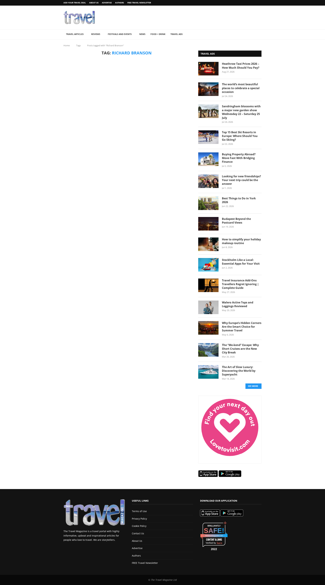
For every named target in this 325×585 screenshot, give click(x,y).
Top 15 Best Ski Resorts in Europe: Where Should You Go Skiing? (240, 136)
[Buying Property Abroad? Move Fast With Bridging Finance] (208, 159)
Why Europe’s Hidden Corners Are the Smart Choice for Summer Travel (241, 326)
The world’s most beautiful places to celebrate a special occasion (240, 88)
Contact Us (138, 533)
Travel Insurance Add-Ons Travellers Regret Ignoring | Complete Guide (240, 284)
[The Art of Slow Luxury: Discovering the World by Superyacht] (208, 372)
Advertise (107, 2)
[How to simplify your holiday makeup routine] (208, 244)
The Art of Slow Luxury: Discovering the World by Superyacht (238, 370)
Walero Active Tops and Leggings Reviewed (237, 304)
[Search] (260, 34)
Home (66, 45)
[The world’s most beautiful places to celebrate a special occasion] (208, 89)
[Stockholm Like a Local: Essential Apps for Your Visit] (208, 265)
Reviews (95, 34)
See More (253, 386)
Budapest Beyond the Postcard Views (236, 220)
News (142, 34)
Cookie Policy (139, 526)
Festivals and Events (120, 34)
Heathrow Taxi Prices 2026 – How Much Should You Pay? (240, 65)
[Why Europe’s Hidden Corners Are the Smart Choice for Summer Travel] (208, 328)
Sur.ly (219, 543)
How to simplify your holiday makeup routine (241, 241)
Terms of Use (139, 511)
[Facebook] (252, 3)
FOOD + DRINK (157, 34)
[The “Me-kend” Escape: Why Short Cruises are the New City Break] (208, 350)
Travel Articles (75, 34)
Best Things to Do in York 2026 (239, 200)
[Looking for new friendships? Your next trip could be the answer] (208, 181)
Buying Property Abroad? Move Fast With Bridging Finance (239, 158)
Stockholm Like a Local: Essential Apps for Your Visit (241, 261)
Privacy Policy (139, 518)
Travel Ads (176, 34)
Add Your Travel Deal (74, 2)
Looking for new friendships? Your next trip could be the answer (241, 180)
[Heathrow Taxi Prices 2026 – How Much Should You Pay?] (208, 68)
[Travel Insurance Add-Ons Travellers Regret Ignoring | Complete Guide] (208, 285)
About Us (94, 2)
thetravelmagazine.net (214, 536)
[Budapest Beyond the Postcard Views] (208, 224)
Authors (119, 2)
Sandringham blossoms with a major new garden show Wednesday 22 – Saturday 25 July (241, 112)
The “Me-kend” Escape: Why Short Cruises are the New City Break (240, 348)
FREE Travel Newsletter (139, 2)
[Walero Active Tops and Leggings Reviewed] (208, 307)
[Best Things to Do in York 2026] (208, 203)
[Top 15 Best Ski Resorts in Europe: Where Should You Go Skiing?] (208, 137)
